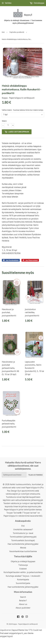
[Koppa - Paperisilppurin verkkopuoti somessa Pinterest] (22, 617)
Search (23, 597)
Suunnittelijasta (23, 583)
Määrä (4, 121)
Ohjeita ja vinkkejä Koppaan (23, 561)
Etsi (23, 526)
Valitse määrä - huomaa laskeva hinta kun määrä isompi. (23, 110)
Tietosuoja (23, 565)
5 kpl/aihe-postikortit (16, 32)
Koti (3, 32)
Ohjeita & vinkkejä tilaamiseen (16, 20)
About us (23, 604)
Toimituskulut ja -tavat (23, 533)
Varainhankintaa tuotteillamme (23, 551)
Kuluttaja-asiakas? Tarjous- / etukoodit (23, 576)
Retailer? (23, 600)
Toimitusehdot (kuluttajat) (23, 540)
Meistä (23, 548)
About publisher (23, 608)
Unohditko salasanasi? (23, 529)
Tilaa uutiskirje (35, 475)
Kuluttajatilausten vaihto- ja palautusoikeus (23, 572)
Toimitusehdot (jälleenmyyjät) (23, 537)
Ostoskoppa (38, 3)
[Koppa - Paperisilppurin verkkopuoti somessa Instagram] (27, 617)
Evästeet (23, 569)
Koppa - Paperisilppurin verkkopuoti (25, 624)
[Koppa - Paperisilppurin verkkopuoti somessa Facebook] (18, 617)
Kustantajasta (23, 579)
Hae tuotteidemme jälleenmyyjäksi (23, 544)
